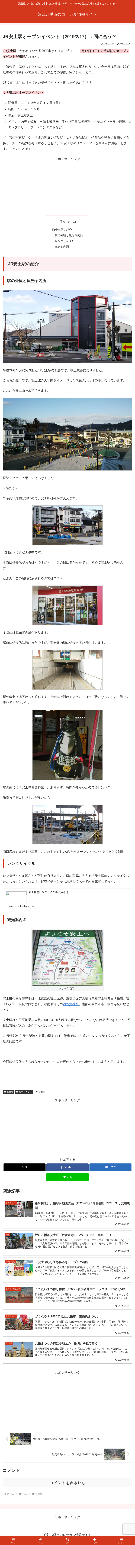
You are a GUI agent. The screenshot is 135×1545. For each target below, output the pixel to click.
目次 (62, 221)
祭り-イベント (25, 1092)
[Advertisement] (67, 186)
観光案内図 (62, 246)
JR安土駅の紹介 (62, 229)
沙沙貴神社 (71, 1004)
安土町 (10, 1092)
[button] (125, 878)
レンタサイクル (65, 241)
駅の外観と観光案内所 (69, 235)
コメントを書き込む (68, 1483)
